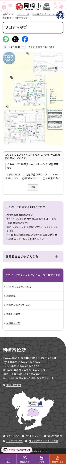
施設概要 (7, 18)
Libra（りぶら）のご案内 (18, 287)
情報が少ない (32, 178)
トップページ (23, 14)
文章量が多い (53, 178)
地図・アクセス (13, 385)
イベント (41, 462)
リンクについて (14, 441)
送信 (33, 187)
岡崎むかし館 (13, 323)
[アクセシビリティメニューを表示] (60, 15)
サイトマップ (12, 436)
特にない (15, 175)
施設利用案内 (13, 314)
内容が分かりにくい (36, 175)
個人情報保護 (54, 436)
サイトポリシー (33, 436)
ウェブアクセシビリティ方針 (43, 441)
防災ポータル (57, 462)
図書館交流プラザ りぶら (45, 14)
